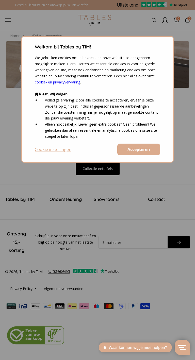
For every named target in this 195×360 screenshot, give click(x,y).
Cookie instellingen (53, 149)
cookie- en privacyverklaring (57, 82)
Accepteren (138, 149)
